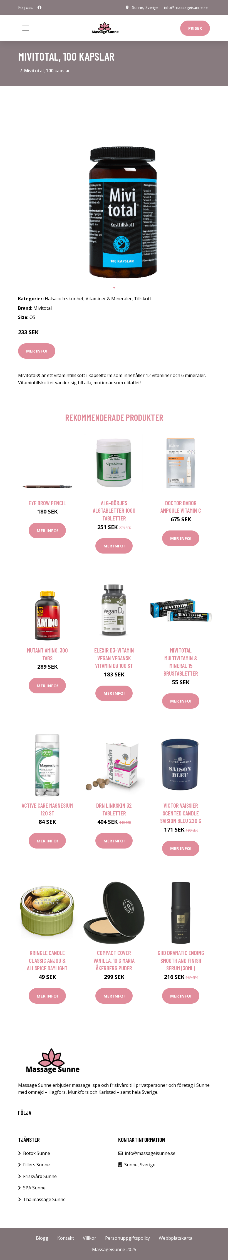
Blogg (42, 1238)
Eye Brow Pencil (47, 502)
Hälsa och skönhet (64, 299)
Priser (195, 28)
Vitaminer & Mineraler (109, 299)
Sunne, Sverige (145, 7)
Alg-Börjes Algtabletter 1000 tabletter (114, 510)
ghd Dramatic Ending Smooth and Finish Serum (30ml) (181, 960)
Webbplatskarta (175, 1238)
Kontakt (65, 1238)
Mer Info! (36, 351)
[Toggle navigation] (25, 28)
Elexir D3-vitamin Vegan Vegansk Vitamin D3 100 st (114, 658)
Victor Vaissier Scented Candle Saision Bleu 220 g (180, 813)
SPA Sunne (34, 1188)
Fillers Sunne (36, 1165)
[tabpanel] (114, 186)
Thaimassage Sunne (44, 1199)
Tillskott (142, 299)
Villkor (89, 1238)
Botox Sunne (36, 1153)
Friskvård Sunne (40, 1176)
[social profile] (39, 7)
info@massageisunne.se (186, 7)
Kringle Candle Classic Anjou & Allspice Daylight (47, 960)
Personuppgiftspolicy (127, 1238)
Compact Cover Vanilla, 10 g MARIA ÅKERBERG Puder (114, 960)
